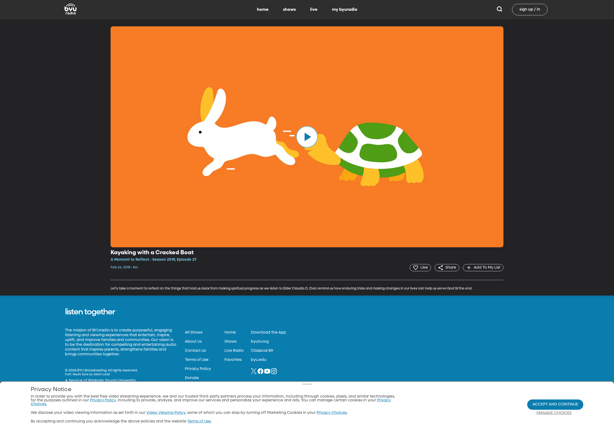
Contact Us (195, 351)
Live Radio (234, 351)
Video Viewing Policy (165, 413)
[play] (307, 137)
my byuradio (344, 9)
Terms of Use (196, 360)
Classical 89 (262, 351)
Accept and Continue (555, 404)
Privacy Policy (198, 369)
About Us (193, 342)
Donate (192, 378)
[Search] (499, 9)
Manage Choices (554, 413)
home (263, 9)
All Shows (193, 333)
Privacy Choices (332, 413)
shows (289, 9)
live (314, 9)
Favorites (233, 360)
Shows (230, 342)
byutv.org (260, 342)
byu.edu (258, 360)
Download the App (268, 333)
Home (230, 333)
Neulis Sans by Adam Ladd (91, 374)
